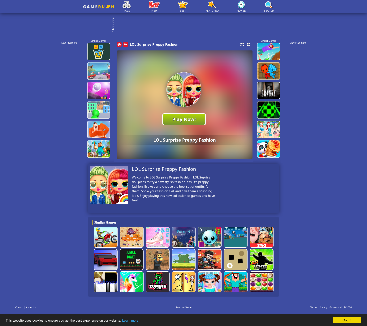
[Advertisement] (185, 24)
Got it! (347, 320)
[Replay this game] (248, 44)
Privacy (323, 307)
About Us (31, 307)
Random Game (184, 307)
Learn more (130, 320)
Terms (313, 307)
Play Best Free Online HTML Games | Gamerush (98, 6)
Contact (19, 307)
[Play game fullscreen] (242, 44)
